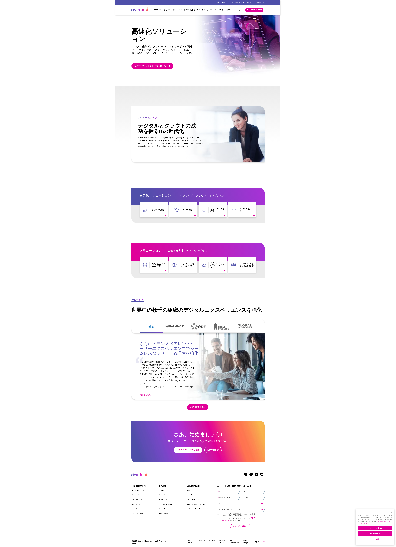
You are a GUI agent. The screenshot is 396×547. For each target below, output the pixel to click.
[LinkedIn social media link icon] (245, 474)
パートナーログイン (237, 2)
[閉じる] (392, 512)
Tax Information (234, 542)
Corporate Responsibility (196, 504)
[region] (375, 527)
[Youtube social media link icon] (261, 474)
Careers (189, 490)
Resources (163, 500)
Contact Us (135, 495)
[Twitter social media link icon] (251, 474)
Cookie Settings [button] (245, 542)
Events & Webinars (138, 514)
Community (135, 504)
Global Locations (137, 490)
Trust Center (191, 495)
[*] (228, 489)
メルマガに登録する (240, 526)
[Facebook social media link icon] (256, 474)
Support (162, 509)
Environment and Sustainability (198, 509)
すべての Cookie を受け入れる (375, 528)
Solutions (162, 490)
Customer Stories (193, 500)
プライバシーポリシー (222, 542)
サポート (249, 2)
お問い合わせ (260, 2)
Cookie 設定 (375, 539)
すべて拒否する (375, 533)
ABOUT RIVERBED (193, 486)
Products (162, 495)
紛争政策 (202, 541)
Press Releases (136, 509)
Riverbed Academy (166, 504)
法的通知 (212, 541)
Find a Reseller (164, 514)
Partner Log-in (136, 500)
